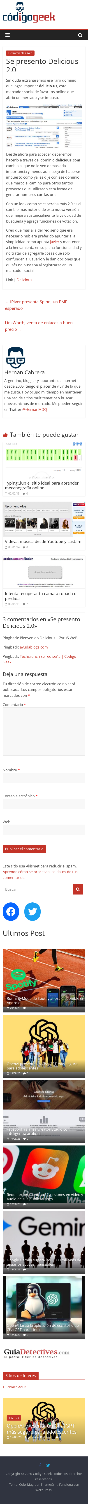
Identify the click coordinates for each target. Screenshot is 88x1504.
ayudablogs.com (34, 647)
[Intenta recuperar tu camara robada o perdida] (44, 558)
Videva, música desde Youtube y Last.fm (43, 541)
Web (6, 821)
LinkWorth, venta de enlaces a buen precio (39, 326)
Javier (54, 241)
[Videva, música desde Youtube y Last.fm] (44, 504)
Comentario (14, 704)
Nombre (11, 770)
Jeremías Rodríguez (40, 1437)
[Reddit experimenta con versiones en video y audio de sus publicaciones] (44, 1148)
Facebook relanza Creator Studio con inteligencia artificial (38, 1131)
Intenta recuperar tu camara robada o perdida (40, 596)
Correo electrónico (20, 795)
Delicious (24, 279)
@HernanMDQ (34, 409)
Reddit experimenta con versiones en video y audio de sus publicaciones (45, 1196)
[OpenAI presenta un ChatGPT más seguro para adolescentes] (44, 1017)
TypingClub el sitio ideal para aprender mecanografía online (42, 485)
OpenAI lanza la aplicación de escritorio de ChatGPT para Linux (43, 1327)
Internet (14, 1418)
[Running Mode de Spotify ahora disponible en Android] (44, 952)
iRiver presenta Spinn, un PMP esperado (36, 305)
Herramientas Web (20, 53)
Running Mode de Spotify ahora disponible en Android (45, 1000)
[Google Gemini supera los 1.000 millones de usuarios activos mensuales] (44, 1213)
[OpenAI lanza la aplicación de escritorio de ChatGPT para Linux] (44, 1278)
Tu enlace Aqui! (14, 1387)
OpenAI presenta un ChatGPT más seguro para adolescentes (42, 1066)
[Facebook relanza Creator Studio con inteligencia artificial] (44, 1082)
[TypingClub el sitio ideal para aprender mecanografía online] (44, 444)
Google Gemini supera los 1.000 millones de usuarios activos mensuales (44, 1262)
